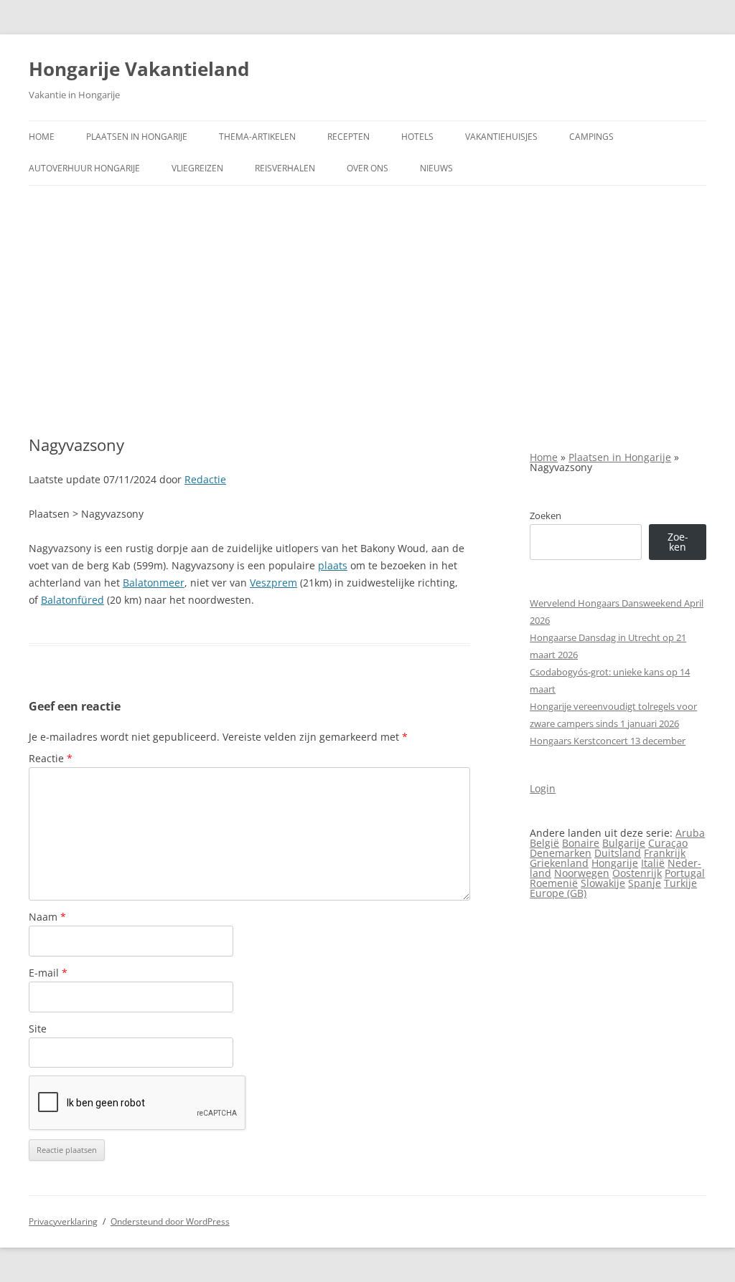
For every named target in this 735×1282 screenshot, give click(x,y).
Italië (653, 863)
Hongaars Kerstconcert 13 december (607, 740)
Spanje (644, 883)
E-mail (48, 972)
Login (543, 788)
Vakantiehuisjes (501, 136)
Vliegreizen (197, 168)
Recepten (348, 136)
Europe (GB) (558, 893)
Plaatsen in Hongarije (136, 136)
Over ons (367, 168)
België (544, 843)
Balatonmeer (153, 582)
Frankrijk (664, 853)
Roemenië (554, 883)
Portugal (685, 873)
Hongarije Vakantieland (139, 69)
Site (38, 1028)
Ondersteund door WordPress (170, 1221)
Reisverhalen (285, 168)
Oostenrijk (637, 873)
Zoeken (545, 515)
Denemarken (560, 853)
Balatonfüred (72, 600)
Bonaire (580, 843)
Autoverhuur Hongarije (84, 168)
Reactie (50, 758)
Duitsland (617, 853)
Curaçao (668, 843)
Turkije (680, 883)
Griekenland (559, 863)
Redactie (205, 479)
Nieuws (436, 168)
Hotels (417, 136)
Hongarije (614, 863)
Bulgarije (623, 843)
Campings (591, 136)
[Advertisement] (367, 310)
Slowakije (603, 883)
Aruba (690, 833)
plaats (332, 565)
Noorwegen (581, 873)
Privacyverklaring (63, 1221)
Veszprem (273, 582)
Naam (47, 916)
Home (42, 136)
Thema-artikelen (257, 136)
